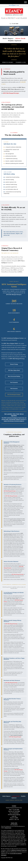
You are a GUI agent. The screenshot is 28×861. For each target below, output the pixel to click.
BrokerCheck (8, 827)
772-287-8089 (14, 23)
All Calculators (14, 824)
